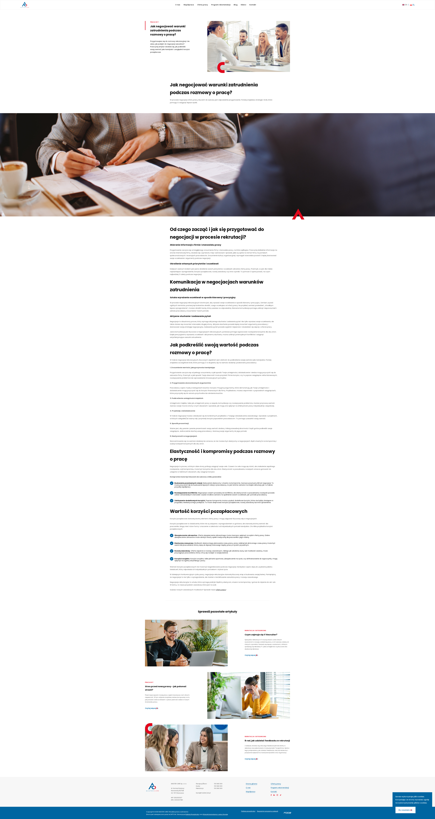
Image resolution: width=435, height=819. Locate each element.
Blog (235, 5)
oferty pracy (221, 590)
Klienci (243, 5)
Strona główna (251, 784)
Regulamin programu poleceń (267, 811)
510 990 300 (218, 784)
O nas (177, 5)
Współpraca (189, 5)
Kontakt (252, 5)
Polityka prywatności (248, 811)
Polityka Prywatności (192, 814)
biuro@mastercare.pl (203, 793)
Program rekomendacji (220, 5)
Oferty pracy (202, 5)
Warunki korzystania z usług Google (215, 814)
